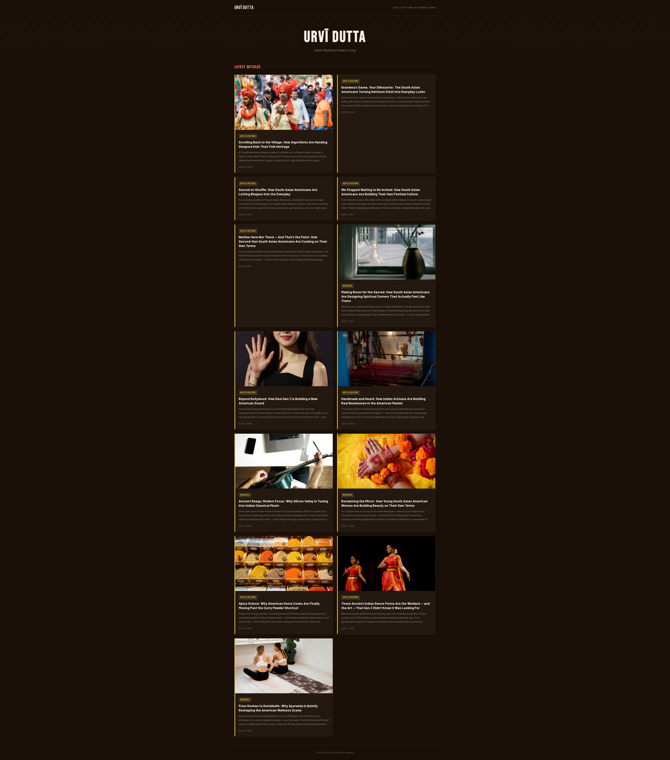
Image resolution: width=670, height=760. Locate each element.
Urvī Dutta (244, 7)
